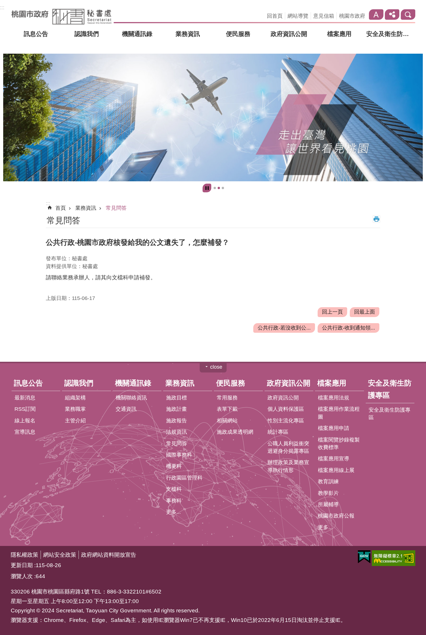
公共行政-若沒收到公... (284, 328)
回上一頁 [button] (332, 312)
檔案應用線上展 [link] (336, 470)
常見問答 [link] (116, 208)
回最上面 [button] (364, 312)
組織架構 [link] (75, 398)
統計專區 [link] (277, 432)
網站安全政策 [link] (59, 555)
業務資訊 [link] (188, 33)
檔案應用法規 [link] (333, 398)
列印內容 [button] (376, 219)
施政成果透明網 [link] (235, 432)
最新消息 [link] (24, 398)
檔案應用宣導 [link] (333, 459)
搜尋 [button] (408, 14)
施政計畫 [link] (176, 409)
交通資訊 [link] (126, 409)
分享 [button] (392, 14)
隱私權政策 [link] (24, 555)
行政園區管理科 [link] (184, 478)
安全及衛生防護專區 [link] (391, 33)
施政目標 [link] (176, 398)
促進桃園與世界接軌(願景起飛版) (219, 188)
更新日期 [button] (22, 565)
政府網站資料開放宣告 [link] (108, 555)
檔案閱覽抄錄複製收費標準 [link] (339, 443)
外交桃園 (223, 188)
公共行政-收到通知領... (348, 328)
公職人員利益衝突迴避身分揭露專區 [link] (288, 447)
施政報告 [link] (176, 421)
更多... (173, 512)
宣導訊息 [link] (24, 432)
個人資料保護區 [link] (285, 409)
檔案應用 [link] (339, 33)
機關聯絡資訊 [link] (131, 398)
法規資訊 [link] (176, 432)
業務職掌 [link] (75, 409)
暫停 (207, 188)
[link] (213, 118)
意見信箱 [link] (323, 16)
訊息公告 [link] (36, 33)
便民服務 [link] (238, 33)
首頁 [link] (60, 208)
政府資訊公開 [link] (289, 33)
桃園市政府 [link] (352, 16)
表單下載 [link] (227, 409)
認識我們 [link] (86, 33)
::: (2, 7)
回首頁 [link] (275, 16)
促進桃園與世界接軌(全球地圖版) (215, 188)
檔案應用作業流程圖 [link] (339, 413)
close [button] (216, 367)
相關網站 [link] (227, 421)
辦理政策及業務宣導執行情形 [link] (288, 466)
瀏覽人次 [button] (22, 576)
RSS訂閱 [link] (25, 409)
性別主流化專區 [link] (285, 421)
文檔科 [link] (174, 489)
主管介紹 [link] (75, 421)
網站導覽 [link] (297, 16)
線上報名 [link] (24, 421)
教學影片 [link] (328, 493)
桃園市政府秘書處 (61, 16)
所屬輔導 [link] (328, 504)
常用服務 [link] (227, 398)
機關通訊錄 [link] (137, 33)
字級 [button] (376, 14)
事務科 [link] (174, 501)
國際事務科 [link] (179, 455)
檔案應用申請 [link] (333, 428)
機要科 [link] (174, 466)
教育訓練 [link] (328, 482)
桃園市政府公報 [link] (336, 516)
